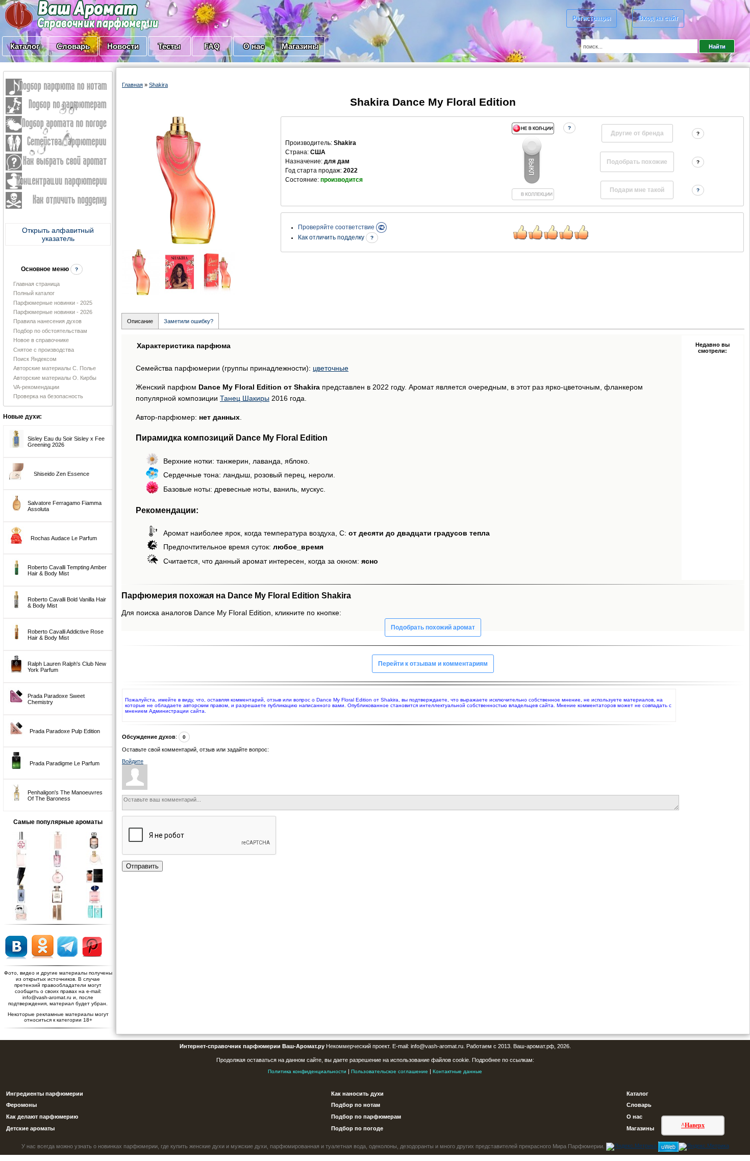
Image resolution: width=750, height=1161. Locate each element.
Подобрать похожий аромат (433, 627)
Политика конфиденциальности (307, 1071)
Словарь (73, 46)
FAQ (212, 46)
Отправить (142, 866)
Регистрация (591, 18)
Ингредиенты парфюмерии (44, 1094)
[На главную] (56, 15)
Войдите (132, 761)
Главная (132, 85)
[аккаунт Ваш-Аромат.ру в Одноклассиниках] (42, 946)
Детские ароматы (30, 1128)
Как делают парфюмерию (42, 1117)
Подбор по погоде (357, 1128)
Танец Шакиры (244, 398)
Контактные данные (457, 1071)
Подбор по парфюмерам (366, 1117)
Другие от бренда (637, 133)
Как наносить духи (357, 1094)
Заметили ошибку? (188, 321)
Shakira (158, 85)
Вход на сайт (658, 18)
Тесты (169, 46)
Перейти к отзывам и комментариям (433, 663)
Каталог (24, 46)
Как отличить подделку (332, 237)
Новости (123, 46)
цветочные (330, 368)
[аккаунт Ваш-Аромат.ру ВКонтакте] (16, 946)
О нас (253, 46)
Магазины (300, 46)
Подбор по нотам (355, 1105)
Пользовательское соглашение (389, 1071)
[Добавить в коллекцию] (533, 161)
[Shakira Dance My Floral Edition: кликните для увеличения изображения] (185, 180)
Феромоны (21, 1105)
